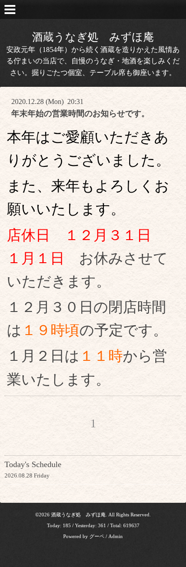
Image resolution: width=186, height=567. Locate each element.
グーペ (96, 536)
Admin (115, 536)
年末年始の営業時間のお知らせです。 (80, 113)
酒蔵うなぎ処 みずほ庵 (93, 37)
